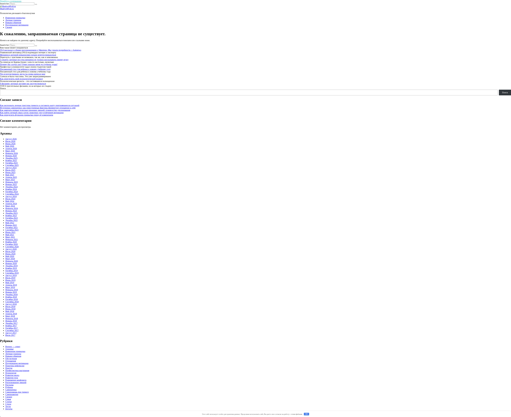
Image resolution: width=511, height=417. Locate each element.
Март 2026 (10, 151)
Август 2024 (11, 196)
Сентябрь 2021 (12, 230)
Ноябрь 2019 (11, 268)
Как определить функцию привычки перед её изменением (26, 115)
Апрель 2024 (11, 203)
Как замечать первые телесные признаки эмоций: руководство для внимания (35, 110)
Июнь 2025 (10, 172)
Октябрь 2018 (11, 299)
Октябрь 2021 (11, 227)
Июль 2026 (10, 141)
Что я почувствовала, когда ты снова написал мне (22, 74)
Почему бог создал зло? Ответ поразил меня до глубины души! (28, 64)
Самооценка (11, 390)
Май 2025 (9, 175)
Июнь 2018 (10, 309)
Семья (8, 399)
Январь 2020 (11, 263)
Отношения (10, 361)
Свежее (8, 27)
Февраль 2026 (11, 153)
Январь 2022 (11, 225)
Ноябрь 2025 (11, 160)
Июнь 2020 (10, 254)
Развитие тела (11, 378)
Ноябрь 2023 (11, 215)
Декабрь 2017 (11, 323)
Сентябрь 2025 (12, 165)
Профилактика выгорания (17, 370)
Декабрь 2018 (11, 294)
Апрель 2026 (11, 148)
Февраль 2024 (11, 208)
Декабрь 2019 (11, 266)
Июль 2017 (10, 335)
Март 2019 (10, 287)
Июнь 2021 (10, 232)
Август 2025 (11, 168)
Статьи (8, 402)
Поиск (3, 88)
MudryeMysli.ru (7, 9)
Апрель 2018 (11, 314)
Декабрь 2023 (11, 213)
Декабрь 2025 (11, 158)
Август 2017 (11, 333)
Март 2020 (10, 259)
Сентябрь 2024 (12, 194)
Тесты (8, 406)
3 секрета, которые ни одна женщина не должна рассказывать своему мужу (34, 60)
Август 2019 (11, 275)
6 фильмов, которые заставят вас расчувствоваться (23, 83)
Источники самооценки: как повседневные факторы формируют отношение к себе (38, 108)
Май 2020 (9, 256)
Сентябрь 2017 (12, 330)
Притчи (8, 368)
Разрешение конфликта (15, 380)
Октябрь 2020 (11, 244)
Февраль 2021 (11, 239)
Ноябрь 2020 (11, 242)
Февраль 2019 (11, 290)
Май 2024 (9, 201)
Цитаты (8, 409)
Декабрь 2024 (11, 187)
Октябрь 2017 (11, 328)
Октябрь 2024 (11, 191)
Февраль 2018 (11, 318)
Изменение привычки (15, 18)
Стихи (8, 404)
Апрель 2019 (11, 285)
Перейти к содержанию (10, 1)
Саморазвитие (11, 394)
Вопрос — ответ (12, 346)
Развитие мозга (12, 375)
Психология (10, 373)
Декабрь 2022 (11, 220)
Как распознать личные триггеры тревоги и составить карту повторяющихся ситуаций (39, 105)
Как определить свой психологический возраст (21, 79)
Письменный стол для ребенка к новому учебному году (25, 69)
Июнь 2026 (10, 144)
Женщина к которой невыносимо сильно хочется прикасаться (28, 55)
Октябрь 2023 (11, 218)
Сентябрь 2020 (12, 247)
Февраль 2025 (11, 182)
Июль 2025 (10, 170)
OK (306, 414)
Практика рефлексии (14, 366)
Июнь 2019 (10, 280)
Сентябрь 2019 (12, 273)
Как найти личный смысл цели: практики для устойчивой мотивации (32, 112)
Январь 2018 (11, 321)
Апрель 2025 (11, 177)
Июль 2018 (10, 306)
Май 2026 (9, 146)
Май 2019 (9, 282)
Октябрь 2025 (11, 163)
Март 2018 (10, 316)
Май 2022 (9, 223)
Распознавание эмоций (15, 382)
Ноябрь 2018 (11, 297)
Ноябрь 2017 (11, 326)
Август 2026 (11, 139)
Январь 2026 (11, 156)
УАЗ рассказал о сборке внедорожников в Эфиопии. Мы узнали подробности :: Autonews (40, 50)
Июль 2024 (10, 199)
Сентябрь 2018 (12, 302)
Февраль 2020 (11, 261)
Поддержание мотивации (16, 25)
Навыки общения (13, 22)
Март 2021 (10, 237)
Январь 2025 (11, 184)
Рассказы (9, 385)
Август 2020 (11, 249)
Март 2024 (10, 206)
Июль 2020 (10, 251)
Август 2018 (11, 304)
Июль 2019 (10, 278)
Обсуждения (11, 358)
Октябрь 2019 (11, 270)
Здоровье (9, 349)
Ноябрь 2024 (11, 189)
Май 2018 (9, 311)
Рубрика (9, 387)
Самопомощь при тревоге (17, 392)
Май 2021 (9, 235)
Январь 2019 (11, 292)
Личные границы (13, 20)
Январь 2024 (11, 211)
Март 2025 (10, 180)
